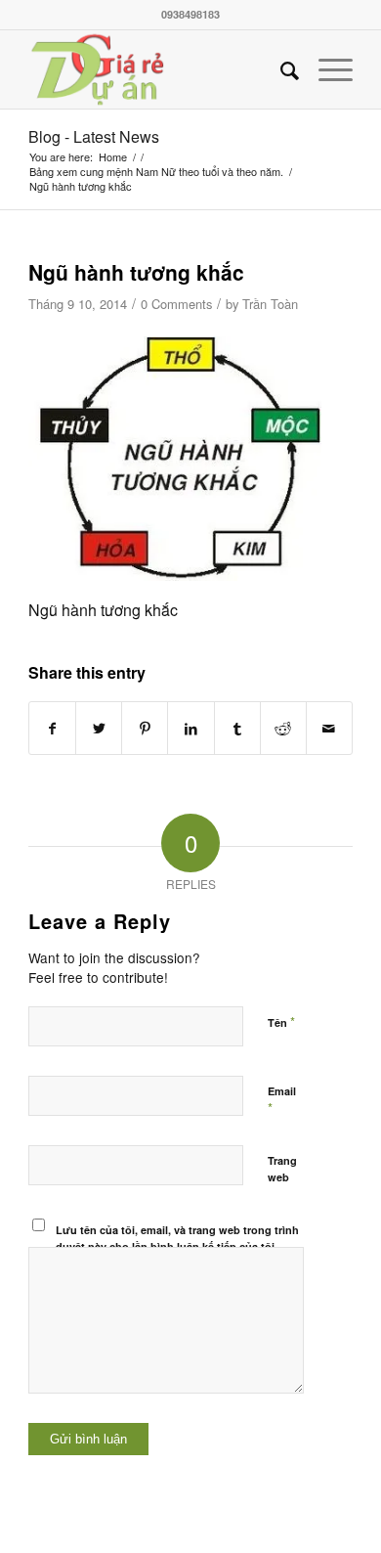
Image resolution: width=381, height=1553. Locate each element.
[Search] (280, 69)
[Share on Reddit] (283, 728)
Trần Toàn (270, 303)
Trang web (282, 1168)
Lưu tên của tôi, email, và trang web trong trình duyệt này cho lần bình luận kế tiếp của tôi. (177, 1238)
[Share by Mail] (329, 728)
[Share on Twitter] (98, 728)
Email (282, 1100)
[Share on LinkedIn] (190, 728)
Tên (281, 1021)
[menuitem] (280, 69)
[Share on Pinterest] (144, 728)
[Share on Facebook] (52, 728)
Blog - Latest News (93, 136)
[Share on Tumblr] (237, 728)
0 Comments (176, 303)
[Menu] (326, 69)
